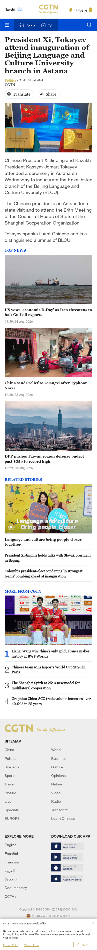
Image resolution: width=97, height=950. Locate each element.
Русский (11, 879)
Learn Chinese (63, 818)
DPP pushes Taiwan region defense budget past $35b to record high (44, 459)
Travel (9, 784)
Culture (57, 767)
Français (12, 862)
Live (8, 801)
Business (58, 758)
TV (50, 26)
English (11, 845)
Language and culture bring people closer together (43, 542)
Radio (30, 26)
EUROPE (12, 818)
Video (56, 793)
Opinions (58, 775)
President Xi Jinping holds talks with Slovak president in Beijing (48, 557)
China (9, 749)
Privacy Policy (11, 945)
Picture (10, 793)
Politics (10, 758)
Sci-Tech (12, 767)
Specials (12, 810)
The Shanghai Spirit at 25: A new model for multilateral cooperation (46, 685)
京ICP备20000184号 (65, 909)
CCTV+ (10, 896)
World (56, 749)
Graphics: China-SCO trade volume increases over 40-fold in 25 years (51, 701)
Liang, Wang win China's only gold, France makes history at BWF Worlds (50, 653)
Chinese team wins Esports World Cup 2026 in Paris (48, 669)
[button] (11, 527)
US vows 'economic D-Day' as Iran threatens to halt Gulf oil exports (48, 312)
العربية (10, 870)
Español (11, 853)
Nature (56, 784)
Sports (10, 775)
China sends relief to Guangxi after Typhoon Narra (46, 385)
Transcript (59, 810)
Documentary (16, 887)
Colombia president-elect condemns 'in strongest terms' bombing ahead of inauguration (44, 573)
